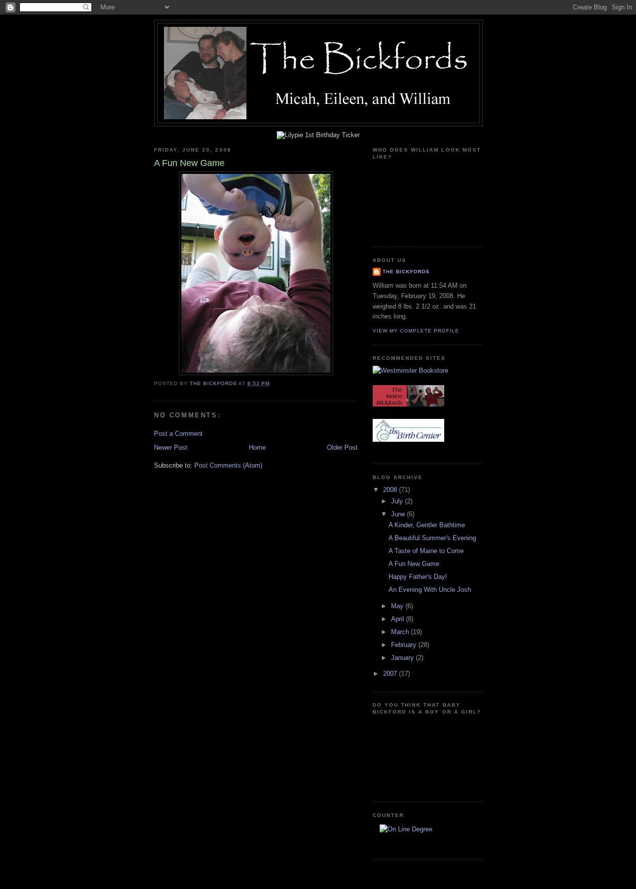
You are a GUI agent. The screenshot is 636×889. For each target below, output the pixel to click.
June (399, 514)
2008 (391, 489)
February (404, 644)
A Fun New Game (414, 563)
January (403, 657)
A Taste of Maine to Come (426, 551)
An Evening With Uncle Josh (430, 589)
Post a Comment (178, 433)
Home (257, 447)
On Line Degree (405, 842)
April (398, 619)
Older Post (342, 447)
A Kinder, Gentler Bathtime (427, 525)
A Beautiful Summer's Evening (432, 538)
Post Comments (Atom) (228, 465)
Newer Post (170, 447)
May (398, 606)
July (398, 501)
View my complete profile (416, 330)
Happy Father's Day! (418, 576)
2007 (391, 673)
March (401, 632)
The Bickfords (406, 271)
